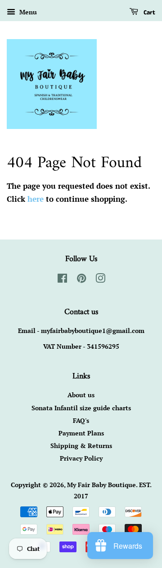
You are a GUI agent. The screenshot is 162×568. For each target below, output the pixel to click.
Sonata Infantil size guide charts (81, 408)
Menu (27, 12)
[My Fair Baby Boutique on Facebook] (62, 279)
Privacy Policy (81, 458)
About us (81, 394)
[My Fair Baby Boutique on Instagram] (100, 279)
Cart (148, 12)
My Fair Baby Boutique (101, 484)
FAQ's (81, 420)
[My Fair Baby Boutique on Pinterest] (81, 279)
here (35, 199)
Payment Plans (81, 433)
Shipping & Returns (81, 445)
